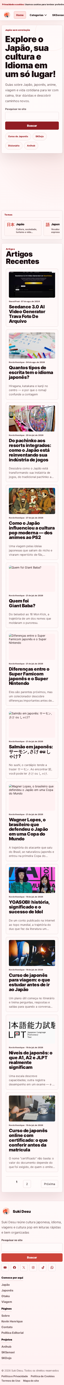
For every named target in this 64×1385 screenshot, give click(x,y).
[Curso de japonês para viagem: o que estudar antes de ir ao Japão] (32, 953)
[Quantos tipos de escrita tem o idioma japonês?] (32, 346)
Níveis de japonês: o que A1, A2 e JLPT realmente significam (30, 1060)
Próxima (49, 1184)
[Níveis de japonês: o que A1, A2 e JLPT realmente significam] (32, 1031)
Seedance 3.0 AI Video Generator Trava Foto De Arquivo (27, 314)
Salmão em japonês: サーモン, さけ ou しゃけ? (31, 751)
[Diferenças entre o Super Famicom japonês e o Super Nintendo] (32, 647)
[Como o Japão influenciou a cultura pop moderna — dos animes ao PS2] (32, 501)
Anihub (31, 145)
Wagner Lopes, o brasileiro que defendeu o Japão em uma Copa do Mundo (28, 829)
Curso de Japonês (18, 136)
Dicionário (14, 145)
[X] (24, 1267)
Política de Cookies (43, 1376)
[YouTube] (5, 1267)
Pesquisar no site (15, 108)
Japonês (7, 1290)
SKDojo (40, 136)
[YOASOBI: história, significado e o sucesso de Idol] (32, 880)
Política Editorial (12, 1332)
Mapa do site (31, 1380)
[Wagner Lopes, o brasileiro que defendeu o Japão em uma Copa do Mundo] (32, 797)
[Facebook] (14, 1267)
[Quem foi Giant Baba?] (32, 579)
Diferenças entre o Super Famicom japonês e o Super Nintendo (29, 676)
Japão (5, 1284)
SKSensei (8, 1352)
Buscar (32, 125)
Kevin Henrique (12, 1321)
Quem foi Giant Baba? (22, 603)
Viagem (6, 1302)
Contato (7, 1327)
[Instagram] (33, 1267)
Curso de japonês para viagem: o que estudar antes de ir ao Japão (29, 982)
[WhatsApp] (52, 1267)
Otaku (5, 1296)
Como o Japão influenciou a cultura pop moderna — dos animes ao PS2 (32, 530)
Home (20, 15)
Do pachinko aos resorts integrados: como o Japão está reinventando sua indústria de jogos (30, 450)
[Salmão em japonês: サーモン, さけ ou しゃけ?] (32, 725)
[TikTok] (42, 1267)
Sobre (5, 1315)
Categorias (36, 15)
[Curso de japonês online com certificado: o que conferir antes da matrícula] (32, 1108)
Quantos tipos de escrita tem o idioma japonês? (31, 372)
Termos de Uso (10, 1380)
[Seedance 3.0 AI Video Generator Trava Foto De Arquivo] (32, 285)
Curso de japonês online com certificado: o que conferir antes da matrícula (28, 1140)
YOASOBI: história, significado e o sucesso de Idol (29, 906)
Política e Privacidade (14, 1376)
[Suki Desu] (7, 15)
